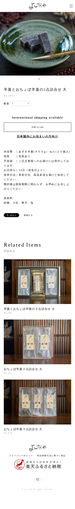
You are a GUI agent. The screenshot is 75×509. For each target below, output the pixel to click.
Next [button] (69, 44)
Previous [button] (6, 44)
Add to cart (37, 127)
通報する (28, 215)
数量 (6, 103)
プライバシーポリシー (21, 456)
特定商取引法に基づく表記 (51, 456)
